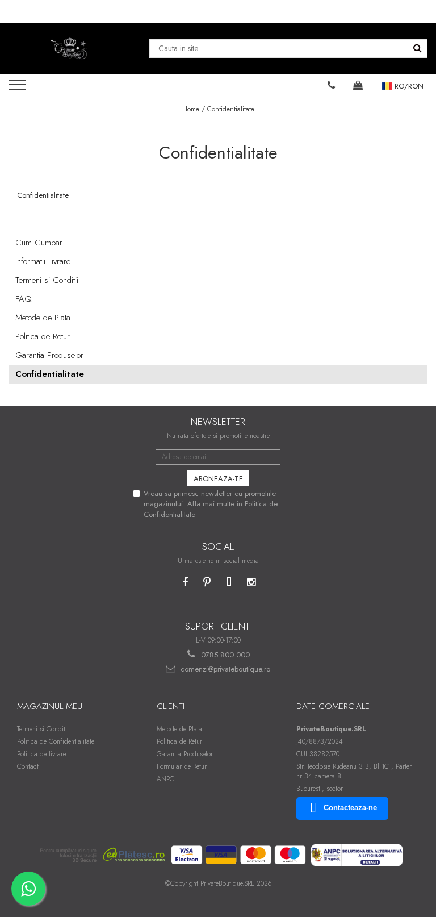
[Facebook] (185, 583)
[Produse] (18, 88)
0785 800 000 (224, 654)
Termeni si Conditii (46, 280)
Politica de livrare (41, 754)
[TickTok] (229, 583)
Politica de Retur (42, 336)
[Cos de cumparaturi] (358, 85)
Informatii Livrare (42, 261)
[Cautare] (417, 48)
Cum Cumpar (38, 242)
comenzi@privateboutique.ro (224, 669)
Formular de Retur (182, 766)
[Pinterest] (207, 583)
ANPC (165, 779)
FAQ (23, 299)
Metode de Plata (42, 317)
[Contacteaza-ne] (331, 85)
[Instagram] (251, 583)
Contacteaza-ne (350, 807)
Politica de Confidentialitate (55, 741)
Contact (28, 766)
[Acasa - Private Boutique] (70, 48)
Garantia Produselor (49, 355)
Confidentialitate (230, 109)
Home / (193, 109)
